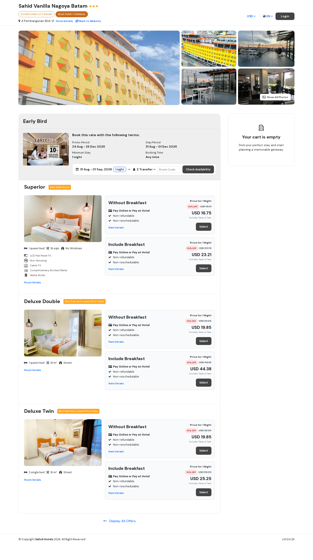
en (268, 16)
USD (250, 16)
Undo (271, 162)
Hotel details (64, 21)
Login (285, 16)
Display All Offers (121, 521)
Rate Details (116, 227)
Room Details (32, 282)
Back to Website (90, 21)
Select (203, 226)
